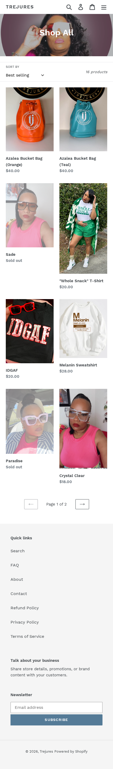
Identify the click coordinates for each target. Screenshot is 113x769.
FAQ (15, 565)
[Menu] (104, 7)
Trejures (20, 7)
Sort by (12, 67)
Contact (19, 593)
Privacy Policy (25, 622)
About (17, 579)
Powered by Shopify (71, 751)
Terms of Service (27, 636)
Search (18, 550)
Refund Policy (25, 607)
